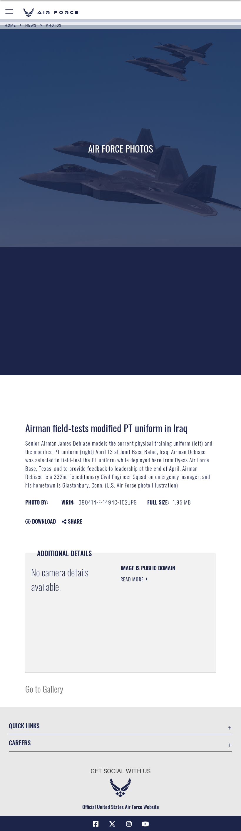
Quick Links (24, 725)
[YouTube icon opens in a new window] (145, 824)
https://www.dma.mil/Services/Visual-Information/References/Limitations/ (156, 653)
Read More (132, 579)
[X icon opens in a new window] (112, 824)
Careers (20, 742)
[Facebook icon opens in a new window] (95, 824)
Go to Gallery (44, 688)
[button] (9, 12)
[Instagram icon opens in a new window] (128, 824)
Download (43, 521)
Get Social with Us (120, 771)
